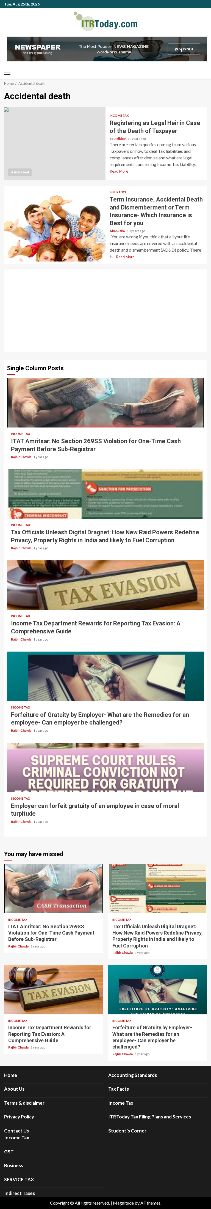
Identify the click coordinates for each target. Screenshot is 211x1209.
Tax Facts (118, 1089)
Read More (119, 171)
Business (13, 1165)
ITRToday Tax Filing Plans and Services (149, 1117)
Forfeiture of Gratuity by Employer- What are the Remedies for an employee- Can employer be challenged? (105, 676)
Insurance (118, 192)
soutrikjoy (118, 139)
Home (10, 1075)
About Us (14, 1089)
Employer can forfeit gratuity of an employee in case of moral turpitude (105, 767)
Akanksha (117, 231)
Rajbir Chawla (21, 457)
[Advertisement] (105, 310)
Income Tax (119, 115)
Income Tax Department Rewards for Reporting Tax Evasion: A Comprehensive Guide (105, 585)
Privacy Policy (19, 1117)
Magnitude (123, 1202)
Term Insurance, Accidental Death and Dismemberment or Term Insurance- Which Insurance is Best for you (55, 225)
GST (9, 1151)
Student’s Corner (127, 1131)
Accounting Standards (132, 1075)
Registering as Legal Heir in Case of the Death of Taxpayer (55, 143)
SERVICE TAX (19, 1179)
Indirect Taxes (19, 1193)
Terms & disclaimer (24, 1103)
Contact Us (16, 1131)
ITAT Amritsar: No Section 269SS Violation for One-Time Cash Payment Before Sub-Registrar (105, 402)
